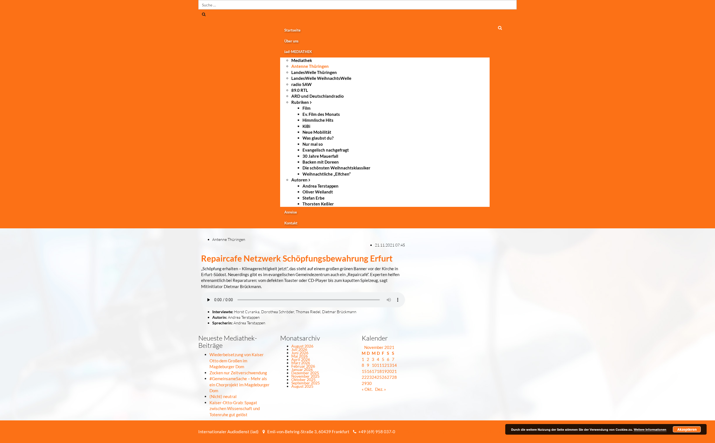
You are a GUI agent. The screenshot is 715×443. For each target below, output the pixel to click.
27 (389, 377)
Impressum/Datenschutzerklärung (469, 431)
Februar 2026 (303, 366)
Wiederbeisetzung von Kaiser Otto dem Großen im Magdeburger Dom (236, 360)
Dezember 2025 (305, 372)
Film (306, 108)
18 (379, 371)
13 (389, 365)
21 (394, 371)
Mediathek (301, 60)
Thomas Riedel (308, 311)
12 (384, 365)
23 (369, 377)
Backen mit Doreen (320, 161)
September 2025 (305, 382)
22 (364, 377)
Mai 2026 (299, 356)
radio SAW (301, 84)
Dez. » (380, 389)
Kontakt (290, 223)
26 (384, 377)
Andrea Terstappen (320, 185)
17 (374, 371)
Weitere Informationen (650, 429)
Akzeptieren (687, 429)
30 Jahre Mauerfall (320, 156)
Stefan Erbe (313, 197)
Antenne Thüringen (310, 66)
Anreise (290, 212)
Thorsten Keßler (318, 203)
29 (364, 383)
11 (379, 365)
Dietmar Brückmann (339, 311)
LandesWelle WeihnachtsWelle (321, 78)
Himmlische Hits (317, 120)
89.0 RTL (299, 90)
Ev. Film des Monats (321, 114)
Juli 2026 (299, 349)
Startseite (292, 30)
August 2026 (302, 346)
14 (394, 365)
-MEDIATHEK (298, 51)
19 (384, 371)
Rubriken (300, 102)
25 (379, 377)
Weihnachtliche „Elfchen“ (326, 173)
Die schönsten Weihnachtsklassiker (336, 167)
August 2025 (302, 386)
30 (369, 383)
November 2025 (305, 376)
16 (369, 371)
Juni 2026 (299, 352)
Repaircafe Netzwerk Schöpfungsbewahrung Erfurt (297, 258)
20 (389, 371)
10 (374, 365)
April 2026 (300, 359)
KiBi (306, 126)
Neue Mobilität (316, 132)
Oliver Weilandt (317, 191)
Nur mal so (312, 144)
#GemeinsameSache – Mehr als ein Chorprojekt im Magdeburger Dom (239, 384)
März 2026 (300, 362)
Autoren (299, 179)
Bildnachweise (416, 431)
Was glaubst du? (317, 137)
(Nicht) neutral (223, 396)
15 (364, 371)
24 (374, 377)
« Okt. (367, 389)
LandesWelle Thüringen (314, 72)
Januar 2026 (302, 369)
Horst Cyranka (246, 311)
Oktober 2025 (303, 379)
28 (394, 377)
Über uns (291, 41)
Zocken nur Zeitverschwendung (238, 372)
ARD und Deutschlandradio (317, 96)
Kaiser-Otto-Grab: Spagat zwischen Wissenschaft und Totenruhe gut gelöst (234, 408)
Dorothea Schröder (277, 311)
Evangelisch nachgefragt (325, 149)
